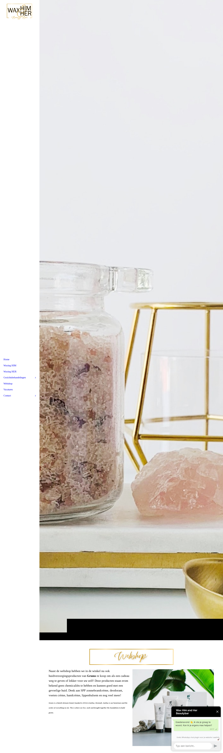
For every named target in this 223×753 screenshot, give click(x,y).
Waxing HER (10, 371)
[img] (131, 320)
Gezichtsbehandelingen (14, 377)
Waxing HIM (9, 365)
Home (6, 359)
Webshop (7, 383)
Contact (7, 395)
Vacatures (8, 389)
